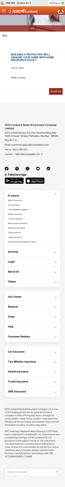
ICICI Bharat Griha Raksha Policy (22, 242)
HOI (4, 35)
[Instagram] (17, 169)
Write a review (18, 77)
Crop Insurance (14, 232)
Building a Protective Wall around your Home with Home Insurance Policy (32, 57)
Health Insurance (15, 214)
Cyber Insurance (15, 237)
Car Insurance (14, 205)
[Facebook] (7, 169)
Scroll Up (56, 91)
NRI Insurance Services (17, 223)
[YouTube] (38, 169)
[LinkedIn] (48, 169)
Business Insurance (16, 228)
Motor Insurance (15, 200)
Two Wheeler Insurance (18, 210)
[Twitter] (27, 169)
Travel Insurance (15, 219)
